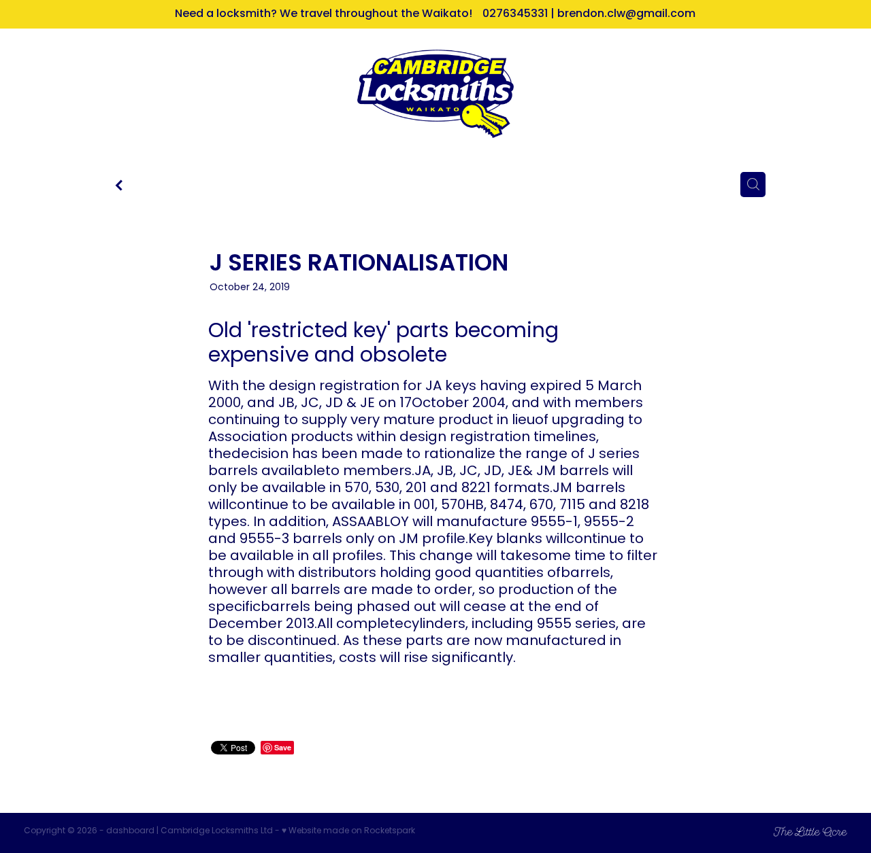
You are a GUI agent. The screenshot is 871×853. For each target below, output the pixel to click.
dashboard (130, 831)
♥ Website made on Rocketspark (348, 831)
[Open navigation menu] (127, 93)
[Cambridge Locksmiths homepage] (435, 94)
